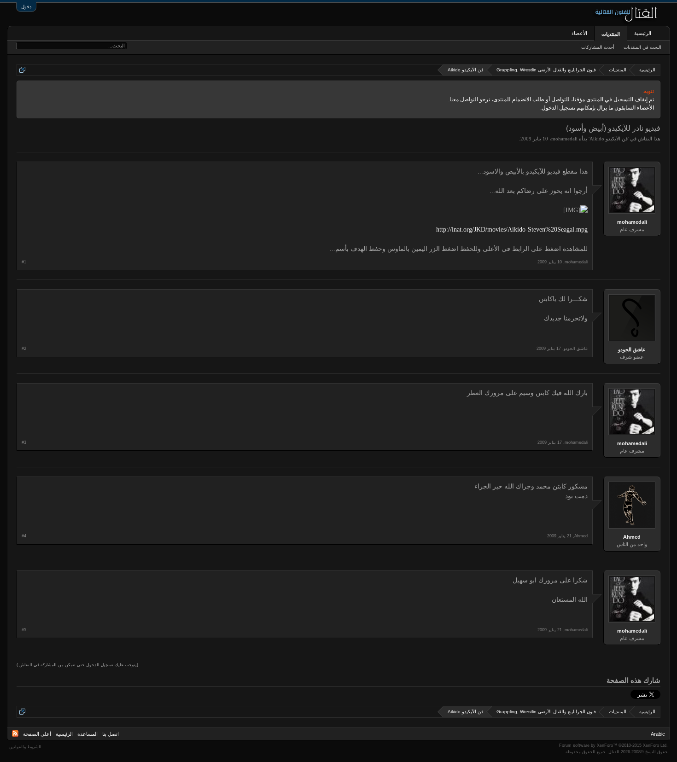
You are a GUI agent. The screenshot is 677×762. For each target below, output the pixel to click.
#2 (24, 348)
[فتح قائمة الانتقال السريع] (22, 70)
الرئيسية (642, 33)
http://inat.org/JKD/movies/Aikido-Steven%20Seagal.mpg (512, 229)
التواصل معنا (463, 99)
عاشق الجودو (632, 349)
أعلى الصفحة (37, 734)
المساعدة (87, 734)
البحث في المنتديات (642, 47)
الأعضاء (579, 33)
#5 (24, 630)
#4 (24, 536)
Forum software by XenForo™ (613, 745)
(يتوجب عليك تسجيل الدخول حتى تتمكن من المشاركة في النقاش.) (77, 665)
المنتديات (610, 34)
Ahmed (632, 537)
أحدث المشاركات (597, 47)
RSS (15, 733)
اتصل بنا (110, 734)
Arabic (658, 734)
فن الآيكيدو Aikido (608, 138)
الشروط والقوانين (25, 747)
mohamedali (564, 138)
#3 (24, 442)
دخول (26, 6)
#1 (24, 262)
